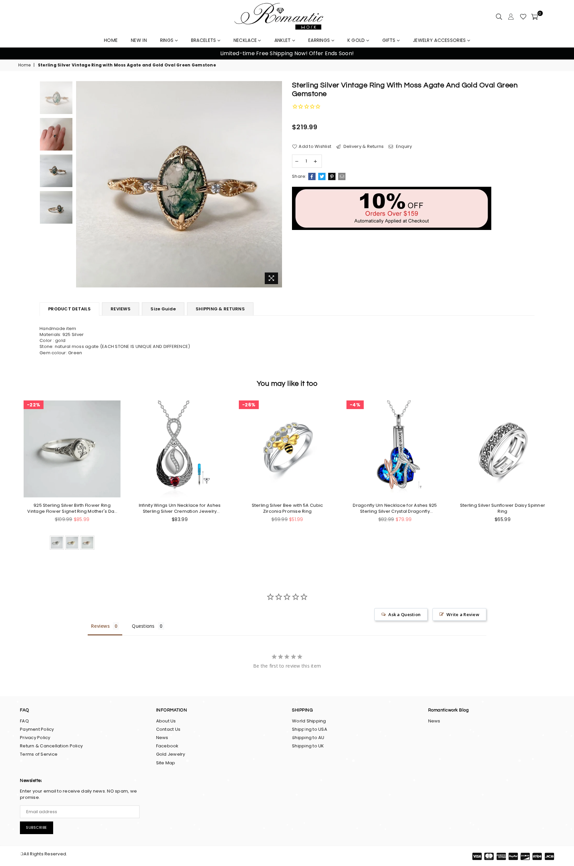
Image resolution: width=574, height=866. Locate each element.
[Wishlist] (523, 17)
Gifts (389, 40)
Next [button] (561, 53)
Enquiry (403, 147)
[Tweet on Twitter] (322, 176)
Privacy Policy (35, 737)
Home (24, 65)
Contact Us (168, 729)
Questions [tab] (143, 626)
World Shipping (309, 721)
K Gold (356, 40)
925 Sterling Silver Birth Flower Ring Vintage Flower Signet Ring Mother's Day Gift (72, 508)
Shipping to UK (308, 746)
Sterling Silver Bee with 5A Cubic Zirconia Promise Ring (287, 508)
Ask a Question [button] (404, 614)
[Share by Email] (341, 176)
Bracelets (204, 40)
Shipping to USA (309, 729)
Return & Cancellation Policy (51, 746)
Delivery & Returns (363, 147)
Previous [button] (13, 53)
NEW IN (139, 40)
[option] (287, 53)
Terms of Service (38, 754)
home (111, 40)
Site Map (165, 763)
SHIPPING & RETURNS (220, 309)
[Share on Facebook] (312, 176)
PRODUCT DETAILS (69, 309)
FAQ (24, 721)
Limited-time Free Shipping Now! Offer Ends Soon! (287, 53)
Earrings (320, 40)
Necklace (246, 40)
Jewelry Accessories (440, 40)
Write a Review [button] (462, 614)
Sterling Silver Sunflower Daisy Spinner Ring (502, 508)
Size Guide (163, 309)
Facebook (167, 746)
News (162, 737)
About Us (166, 721)
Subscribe (36, 827)
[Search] (499, 17)
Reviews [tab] (100, 626)
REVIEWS (121, 309)
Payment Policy (37, 729)
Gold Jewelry (170, 754)
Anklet (283, 40)
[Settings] (511, 17)
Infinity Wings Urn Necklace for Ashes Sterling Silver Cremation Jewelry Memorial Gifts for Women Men (180, 508)
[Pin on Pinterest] (331, 176)
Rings (167, 40)
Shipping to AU (308, 737)
